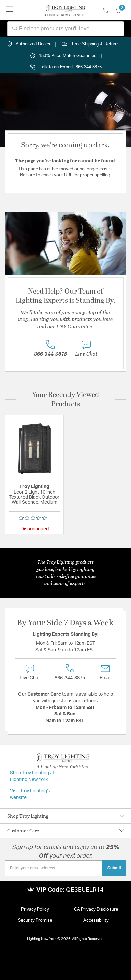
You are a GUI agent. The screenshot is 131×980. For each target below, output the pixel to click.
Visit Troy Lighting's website (30, 794)
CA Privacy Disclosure (96, 909)
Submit (114, 868)
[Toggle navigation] (10, 10)
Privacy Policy (35, 909)
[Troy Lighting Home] (65, 10)
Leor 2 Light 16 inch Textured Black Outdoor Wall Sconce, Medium (34, 497)
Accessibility (96, 920)
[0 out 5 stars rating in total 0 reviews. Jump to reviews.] (34, 518)
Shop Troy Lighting (27, 815)
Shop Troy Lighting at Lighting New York (32, 776)
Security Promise (35, 920)
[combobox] (65, 28)
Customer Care (23, 830)
